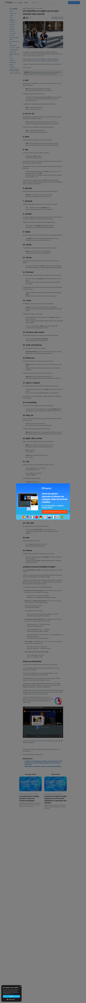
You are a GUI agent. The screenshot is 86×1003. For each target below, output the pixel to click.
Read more (12, 993)
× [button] (19, 986)
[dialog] (11, 993)
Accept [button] (11, 996)
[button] (11, 999)
